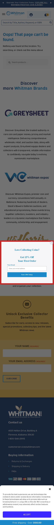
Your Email (11, 265)
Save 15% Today (27, 274)
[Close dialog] (51, 242)
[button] (49, 488)
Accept (27, 514)
